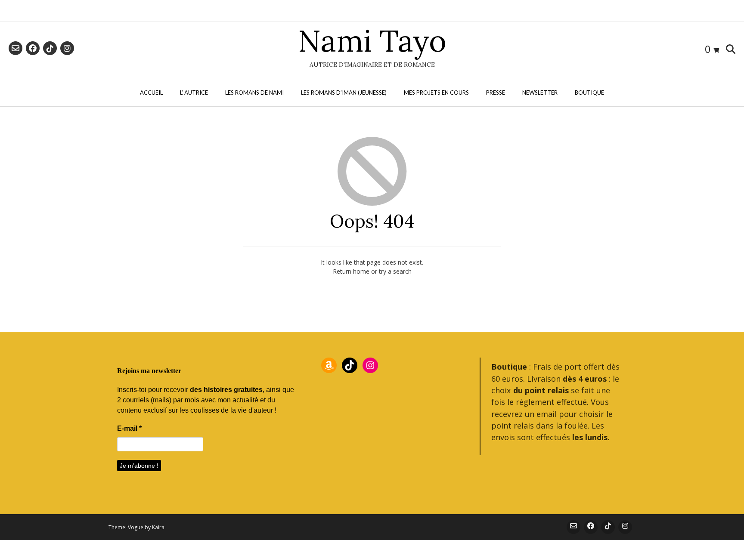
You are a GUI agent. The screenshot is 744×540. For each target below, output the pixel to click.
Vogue (135, 527)
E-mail (129, 428)
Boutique (589, 92)
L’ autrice (194, 92)
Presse (495, 92)
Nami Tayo (372, 41)
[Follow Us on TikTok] (50, 48)
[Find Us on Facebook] (33, 48)
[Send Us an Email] (15, 48)
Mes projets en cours (436, 92)
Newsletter (540, 92)
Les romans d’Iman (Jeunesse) (344, 92)
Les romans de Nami (254, 92)
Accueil (151, 92)
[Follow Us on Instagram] (67, 48)
